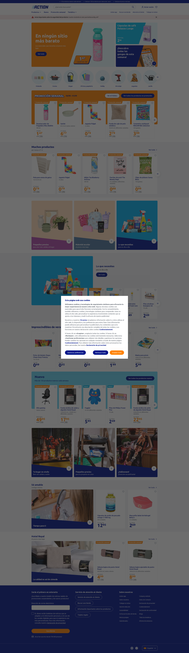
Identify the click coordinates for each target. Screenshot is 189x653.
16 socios (83, 320)
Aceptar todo (117, 352)
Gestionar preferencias (75, 352)
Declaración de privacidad (96, 345)
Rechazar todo (100, 352)
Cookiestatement (106, 329)
